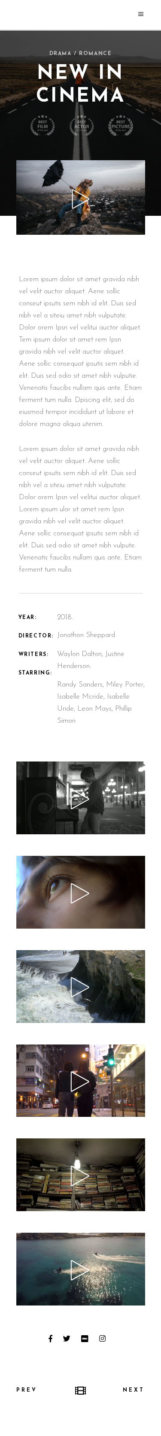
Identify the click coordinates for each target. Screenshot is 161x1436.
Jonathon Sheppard (86, 635)
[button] (81, 798)
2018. (65, 617)
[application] (80, 798)
